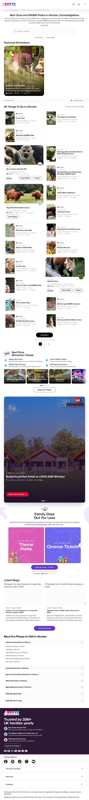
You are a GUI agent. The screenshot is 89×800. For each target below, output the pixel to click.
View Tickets (39, 37)
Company (9, 784)
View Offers (50, 37)
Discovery (9, 776)
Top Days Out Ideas (13, 769)
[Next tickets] (87, 376)
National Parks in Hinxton (15, 655)
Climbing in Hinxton (12, 649)
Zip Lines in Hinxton (13, 662)
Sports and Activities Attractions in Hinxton (22, 674)
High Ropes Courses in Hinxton (17, 652)
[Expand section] (82, 668)
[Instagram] (26, 762)
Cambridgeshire (14, 10)
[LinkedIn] (12, 762)
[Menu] (84, 4)
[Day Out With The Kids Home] (9, 4)
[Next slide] (81, 545)
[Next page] (48, 344)
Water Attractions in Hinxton (16, 681)
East (5, 10)
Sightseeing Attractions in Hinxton (18, 687)
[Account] (78, 4)
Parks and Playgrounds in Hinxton (18, 658)
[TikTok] (19, 762)
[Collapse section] (82, 642)
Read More (44, 25)
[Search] (73, 4)
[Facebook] (5, 762)
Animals (30, 10)
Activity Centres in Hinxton (15, 646)
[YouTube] (33, 762)
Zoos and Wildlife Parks (42, 10)
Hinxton (23, 10)
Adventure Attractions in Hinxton (18, 642)
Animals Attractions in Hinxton (17, 668)
